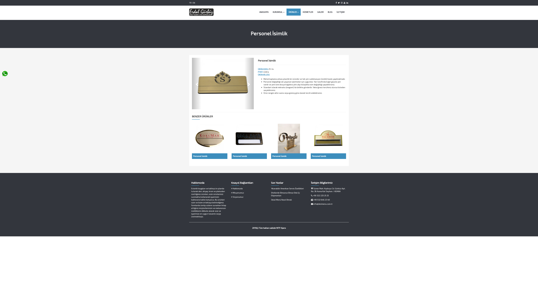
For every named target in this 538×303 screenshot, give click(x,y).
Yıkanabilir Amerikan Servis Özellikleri (287, 188)
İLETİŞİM (341, 12)
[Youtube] (344, 3)
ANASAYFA (264, 12)
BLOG (330, 12)
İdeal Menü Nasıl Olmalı (281, 199)
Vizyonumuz (237, 197)
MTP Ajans (281, 228)
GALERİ (320, 12)
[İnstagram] (342, 3)
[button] (196, 83)
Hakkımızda (237, 188)
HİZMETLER (308, 12)
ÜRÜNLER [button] (293, 12)
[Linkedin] (347, 3)
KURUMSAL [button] (278, 12)
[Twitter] (339, 3)
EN (194, 3)
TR (190, 3)
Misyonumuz (238, 192)
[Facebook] (336, 3)
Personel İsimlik (200, 156)
